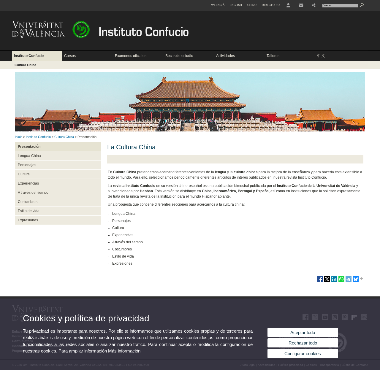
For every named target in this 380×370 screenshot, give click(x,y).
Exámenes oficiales (130, 56)
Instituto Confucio (29, 56)
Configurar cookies (302, 353)
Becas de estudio (179, 56)
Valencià (217, 5)
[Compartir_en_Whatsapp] (341, 282)
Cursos (70, 56)
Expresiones (28, 220)
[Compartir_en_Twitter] (327, 282)
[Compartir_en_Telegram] (348, 282)
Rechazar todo (303, 342)
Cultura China (25, 65)
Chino (251, 5)
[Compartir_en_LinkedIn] (334, 282)
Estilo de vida (28, 211)
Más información (124, 350)
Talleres (273, 56)
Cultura (24, 174)
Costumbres (27, 202)
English (236, 5)
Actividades (225, 56)
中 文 (321, 56)
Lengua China (29, 156)
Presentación (29, 146)
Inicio (18, 137)
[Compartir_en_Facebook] (320, 282)
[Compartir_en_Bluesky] (355, 282)
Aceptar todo (302, 332)
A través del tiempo (33, 192)
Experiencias (28, 183)
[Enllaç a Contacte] (301, 5)
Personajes (27, 165)
